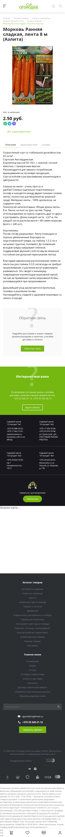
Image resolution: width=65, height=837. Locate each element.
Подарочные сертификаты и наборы (32, 615)
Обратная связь (32, 348)
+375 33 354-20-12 (42, 398)
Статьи (32, 670)
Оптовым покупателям (32, 674)
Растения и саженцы (32, 589)
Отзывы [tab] (46, 144)
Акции (32, 665)
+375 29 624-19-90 (15, 459)
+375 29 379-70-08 (47, 431)
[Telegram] (9, 123)
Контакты (32, 683)
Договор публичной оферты (32, 687)
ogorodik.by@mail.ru (32, 716)
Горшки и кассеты (32, 606)
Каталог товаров (32, 582)
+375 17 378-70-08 (47, 428)
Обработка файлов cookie (32, 696)
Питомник (32, 645)
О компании (32, 661)
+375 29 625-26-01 (47, 459)
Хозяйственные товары (32, 636)
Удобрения (32, 610)
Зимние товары (32, 641)
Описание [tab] (10, 144)
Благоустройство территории (32, 632)
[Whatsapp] (5, 123)
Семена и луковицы (32, 593)
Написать (32, 499)
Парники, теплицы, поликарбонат (32, 628)
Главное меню (32, 654)
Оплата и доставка (32, 678)
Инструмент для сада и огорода (32, 623)
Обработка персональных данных (32, 691)
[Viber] (14, 123)
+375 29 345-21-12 (23, 398)
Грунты (32, 597)
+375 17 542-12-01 (15, 431)
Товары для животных (32, 619)
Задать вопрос (32, 407)
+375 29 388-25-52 (15, 428)
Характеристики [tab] (28, 144)
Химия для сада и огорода (32, 602)
